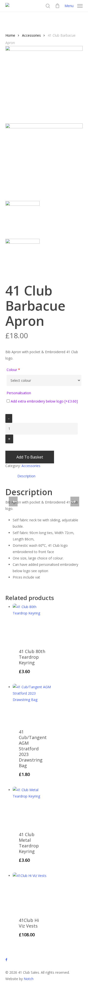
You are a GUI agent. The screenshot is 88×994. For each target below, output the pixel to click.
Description (26, 476)
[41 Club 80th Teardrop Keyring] (32, 623)
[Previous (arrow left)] (15, 502)
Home (10, 35)
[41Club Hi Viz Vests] (32, 892)
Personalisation (19, 393)
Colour (13, 369)
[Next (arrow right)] (73, 502)
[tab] (47, 476)
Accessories (31, 35)
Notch (28, 978)
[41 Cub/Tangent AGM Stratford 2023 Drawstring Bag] (32, 703)
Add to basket (29, 457)
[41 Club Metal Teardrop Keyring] (32, 806)
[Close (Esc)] (71, 5)
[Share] (61, 5)
